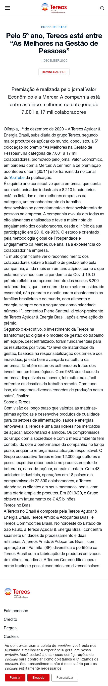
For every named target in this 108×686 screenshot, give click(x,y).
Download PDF (54, 72)
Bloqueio (38, 677)
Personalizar (65, 677)
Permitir (15, 677)
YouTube (17, 177)
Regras (10, 627)
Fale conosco (16, 610)
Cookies (11, 636)
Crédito (10, 619)
